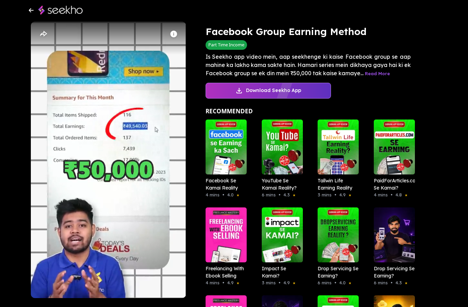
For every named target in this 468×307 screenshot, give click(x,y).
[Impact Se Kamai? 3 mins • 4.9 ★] (280, 234)
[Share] (43, 34)
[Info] (174, 34)
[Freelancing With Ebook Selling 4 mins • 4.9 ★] (224, 234)
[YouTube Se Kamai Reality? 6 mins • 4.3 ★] (280, 147)
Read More (377, 73)
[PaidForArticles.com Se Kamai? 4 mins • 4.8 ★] (392, 147)
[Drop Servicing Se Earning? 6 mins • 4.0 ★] (336, 234)
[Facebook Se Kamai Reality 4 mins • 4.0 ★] (224, 147)
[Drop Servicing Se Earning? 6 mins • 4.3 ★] (392, 234)
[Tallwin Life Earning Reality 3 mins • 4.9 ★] (336, 147)
